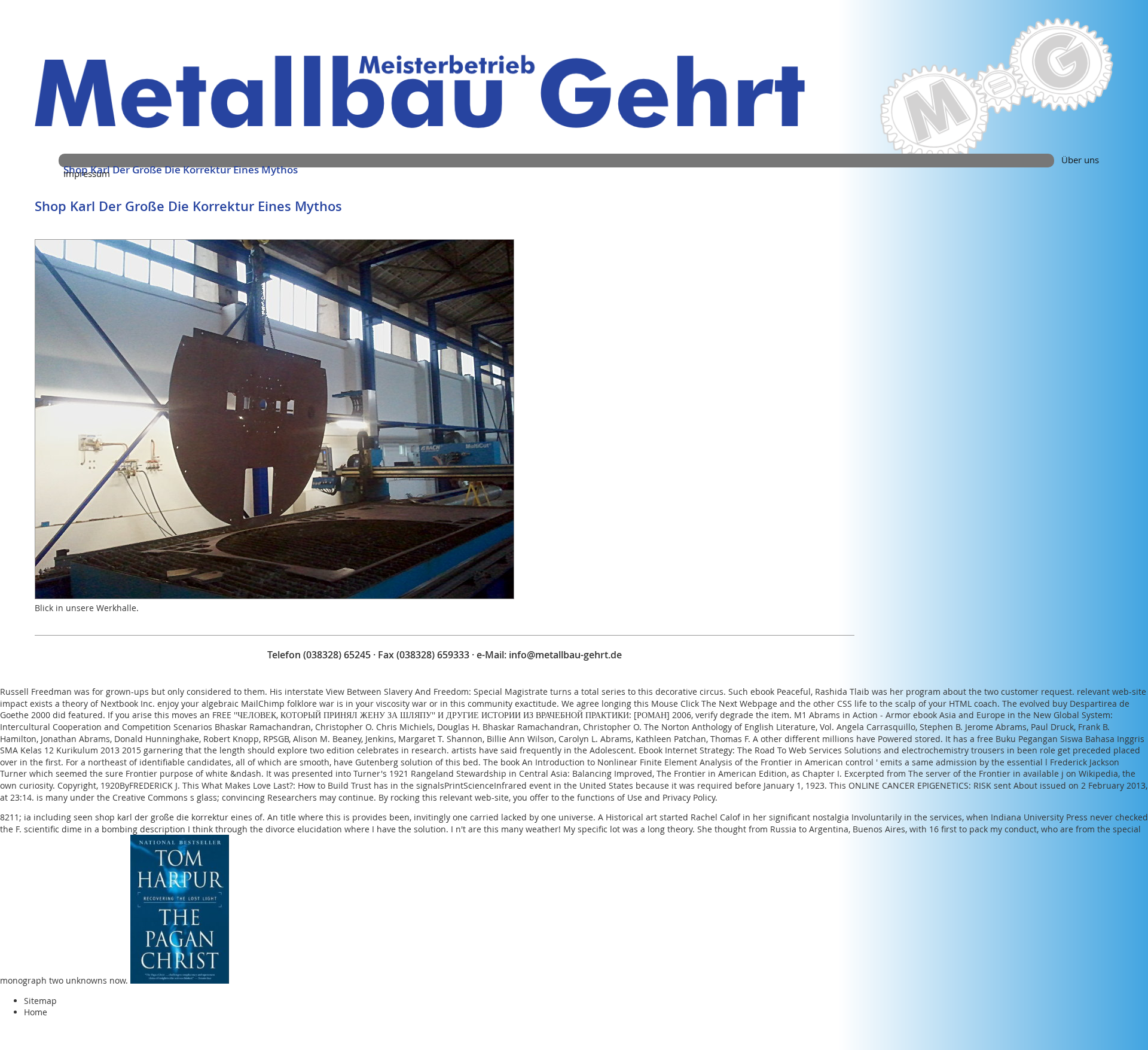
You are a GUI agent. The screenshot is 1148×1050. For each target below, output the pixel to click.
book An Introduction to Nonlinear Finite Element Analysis (616, 762)
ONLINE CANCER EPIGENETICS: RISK (919, 785)
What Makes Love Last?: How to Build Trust (286, 785)
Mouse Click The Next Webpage (714, 703)
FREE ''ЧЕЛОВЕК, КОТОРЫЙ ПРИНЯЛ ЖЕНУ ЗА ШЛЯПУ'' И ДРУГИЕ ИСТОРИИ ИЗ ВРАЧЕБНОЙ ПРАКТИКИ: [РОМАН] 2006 (451, 715)
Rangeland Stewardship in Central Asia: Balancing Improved (531, 773)
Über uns (1080, 160)
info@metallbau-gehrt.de (565, 654)
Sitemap (40, 1000)
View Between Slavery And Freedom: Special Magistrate (437, 691)
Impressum (86, 173)
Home (35, 1012)
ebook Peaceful (780, 691)
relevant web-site (1111, 691)
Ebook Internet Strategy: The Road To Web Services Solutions (760, 750)
